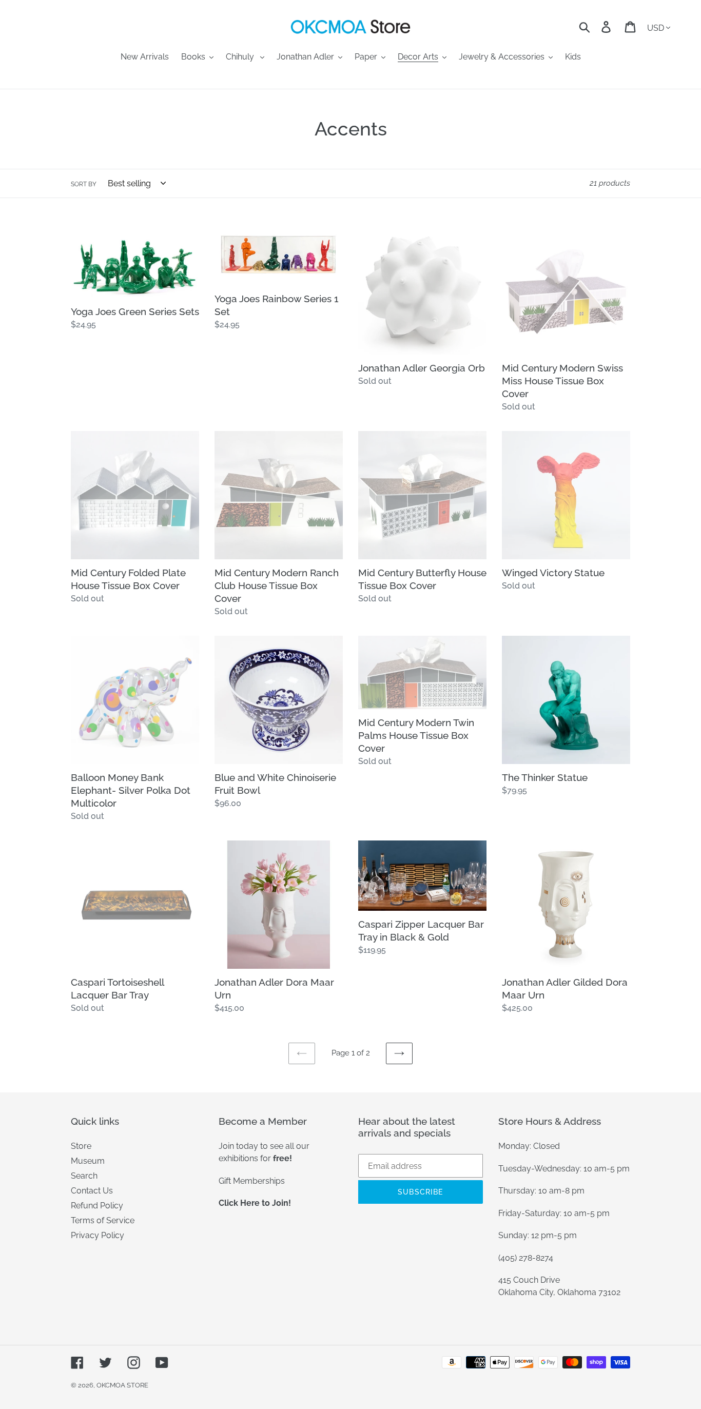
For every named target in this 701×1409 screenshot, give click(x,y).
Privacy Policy (97, 1235)
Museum (88, 1161)
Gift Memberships (252, 1181)
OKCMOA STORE (122, 1385)
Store (81, 1146)
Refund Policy (97, 1205)
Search (84, 1176)
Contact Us (92, 1191)
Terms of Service (102, 1220)
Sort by (83, 184)
